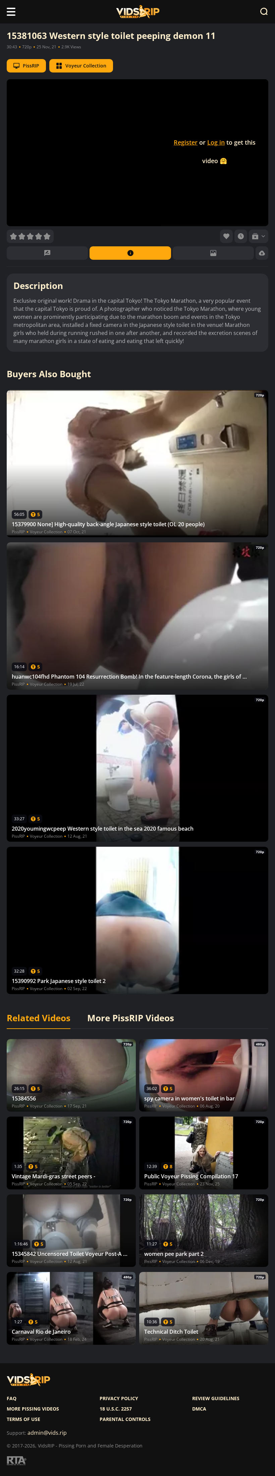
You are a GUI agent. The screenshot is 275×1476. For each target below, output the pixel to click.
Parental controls (125, 1419)
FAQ (11, 1398)
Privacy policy (119, 1398)
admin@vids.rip (47, 1432)
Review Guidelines (215, 1398)
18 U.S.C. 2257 (116, 1409)
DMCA (199, 1409)
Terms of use (23, 1419)
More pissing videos (33, 1409)
